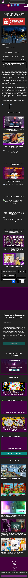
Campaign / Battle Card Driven (10, 271)
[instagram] (12, 5)
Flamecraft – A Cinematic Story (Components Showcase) (14, 181)
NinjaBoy (13, 47)
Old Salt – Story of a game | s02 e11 (14, 196)
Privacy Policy (13, 334)
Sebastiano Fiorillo (20, 59)
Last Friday (11, 275)
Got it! (14, 576)
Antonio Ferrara (11, 59)
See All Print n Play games (14, 453)
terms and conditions (15, 339)
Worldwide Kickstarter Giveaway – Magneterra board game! (11, 479)
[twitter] (18, 5)
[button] (5, 106)
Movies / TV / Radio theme (9, 279)
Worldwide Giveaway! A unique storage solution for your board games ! (12, 553)
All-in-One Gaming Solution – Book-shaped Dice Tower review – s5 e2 (13, 516)
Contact (3, 5)
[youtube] (8, 5)
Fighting (22, 271)
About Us (14, 563)
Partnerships (21, 279)
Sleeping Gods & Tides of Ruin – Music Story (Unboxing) (14, 130)
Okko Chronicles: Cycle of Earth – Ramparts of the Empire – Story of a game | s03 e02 (14, 249)
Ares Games (11, 63)
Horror (4, 275)
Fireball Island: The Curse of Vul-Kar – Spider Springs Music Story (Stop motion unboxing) (14, 231)
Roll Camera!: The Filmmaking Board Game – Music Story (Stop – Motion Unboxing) (14, 213)
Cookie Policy (14, 568)
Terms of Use (14, 570)
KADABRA (11, 64)
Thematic (9, 52)
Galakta (16, 63)
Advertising (14, 564)
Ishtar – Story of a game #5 (14, 266)
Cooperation (14, 566)
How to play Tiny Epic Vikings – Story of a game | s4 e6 (14, 164)
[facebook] (15, 5)
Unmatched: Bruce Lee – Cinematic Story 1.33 (14, 147)
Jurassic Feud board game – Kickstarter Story (12, 497)
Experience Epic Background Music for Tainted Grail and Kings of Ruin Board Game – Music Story (14, 534)
